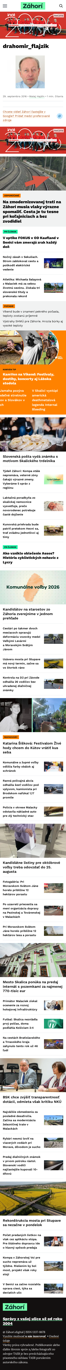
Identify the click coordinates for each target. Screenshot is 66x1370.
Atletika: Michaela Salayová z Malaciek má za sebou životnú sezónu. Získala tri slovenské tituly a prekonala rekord (22, 288)
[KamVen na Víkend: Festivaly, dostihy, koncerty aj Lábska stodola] (33, 347)
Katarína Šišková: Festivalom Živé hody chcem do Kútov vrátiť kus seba (32, 747)
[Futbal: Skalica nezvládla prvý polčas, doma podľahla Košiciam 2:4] (53, 1024)
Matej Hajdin (37, 96)
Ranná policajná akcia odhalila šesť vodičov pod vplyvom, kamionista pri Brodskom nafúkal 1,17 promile (21, 789)
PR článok (10, 231)
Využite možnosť (24, 1336)
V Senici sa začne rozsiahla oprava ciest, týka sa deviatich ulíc (21, 1288)
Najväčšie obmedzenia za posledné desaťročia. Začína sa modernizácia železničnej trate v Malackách (20, 1120)
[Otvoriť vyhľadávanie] (61, 6)
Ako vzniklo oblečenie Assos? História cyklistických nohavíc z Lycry (30, 557)
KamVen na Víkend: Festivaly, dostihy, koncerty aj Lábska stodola (28, 378)
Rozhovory (11, 737)
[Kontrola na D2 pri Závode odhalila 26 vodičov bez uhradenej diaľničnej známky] (53, 684)
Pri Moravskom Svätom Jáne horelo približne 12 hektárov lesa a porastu (19, 931)
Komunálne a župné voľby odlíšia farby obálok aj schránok (21, 766)
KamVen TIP (9, 369)
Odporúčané (11, 195)
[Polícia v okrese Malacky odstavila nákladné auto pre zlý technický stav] (53, 812)
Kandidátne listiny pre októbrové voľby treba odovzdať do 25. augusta (31, 867)
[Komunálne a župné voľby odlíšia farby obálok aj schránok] (53, 767)
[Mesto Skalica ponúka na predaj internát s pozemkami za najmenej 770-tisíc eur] (33, 960)
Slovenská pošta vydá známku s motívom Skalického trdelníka (30, 458)
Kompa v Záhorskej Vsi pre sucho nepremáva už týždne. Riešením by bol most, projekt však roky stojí (21, 1266)
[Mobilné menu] (5, 6)
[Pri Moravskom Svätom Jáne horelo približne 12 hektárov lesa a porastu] (53, 931)
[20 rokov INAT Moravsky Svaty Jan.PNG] (33, 25)
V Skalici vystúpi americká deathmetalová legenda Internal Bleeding (29, 400)
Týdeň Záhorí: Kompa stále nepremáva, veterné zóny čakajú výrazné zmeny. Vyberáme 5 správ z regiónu (21, 479)
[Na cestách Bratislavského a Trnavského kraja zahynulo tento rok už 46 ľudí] (53, 1044)
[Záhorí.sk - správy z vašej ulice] (33, 6)
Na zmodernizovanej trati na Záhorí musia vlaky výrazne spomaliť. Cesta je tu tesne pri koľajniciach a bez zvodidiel (32, 211)
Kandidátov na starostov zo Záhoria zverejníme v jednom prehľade (28, 613)
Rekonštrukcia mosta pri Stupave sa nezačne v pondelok (32, 1222)
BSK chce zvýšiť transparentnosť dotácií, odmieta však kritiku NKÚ (32, 1099)
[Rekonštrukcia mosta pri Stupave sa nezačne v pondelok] (33, 1199)
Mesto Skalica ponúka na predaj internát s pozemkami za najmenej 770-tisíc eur (32, 986)
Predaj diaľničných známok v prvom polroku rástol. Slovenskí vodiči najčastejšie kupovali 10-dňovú (21, 1165)
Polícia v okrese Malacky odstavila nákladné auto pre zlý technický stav (20, 811)
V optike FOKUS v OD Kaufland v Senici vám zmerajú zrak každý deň (31, 242)
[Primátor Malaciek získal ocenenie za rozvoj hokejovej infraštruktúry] (53, 1005)
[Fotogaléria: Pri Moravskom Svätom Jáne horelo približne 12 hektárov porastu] (53, 888)
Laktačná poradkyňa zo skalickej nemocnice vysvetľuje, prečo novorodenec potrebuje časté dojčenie (19, 506)
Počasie (9, 306)
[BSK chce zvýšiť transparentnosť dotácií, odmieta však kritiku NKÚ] (33, 1075)
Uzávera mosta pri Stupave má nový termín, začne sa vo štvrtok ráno (21, 663)
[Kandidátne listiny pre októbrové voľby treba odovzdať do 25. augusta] (33, 841)
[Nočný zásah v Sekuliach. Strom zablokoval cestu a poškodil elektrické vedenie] (53, 263)
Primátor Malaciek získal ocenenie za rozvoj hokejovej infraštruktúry (20, 1005)
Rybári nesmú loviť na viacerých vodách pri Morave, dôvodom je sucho (21, 1143)
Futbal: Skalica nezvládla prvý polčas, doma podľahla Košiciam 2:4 (20, 1023)
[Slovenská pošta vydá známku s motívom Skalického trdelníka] (33, 434)
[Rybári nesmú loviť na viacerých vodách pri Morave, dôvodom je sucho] (53, 1143)
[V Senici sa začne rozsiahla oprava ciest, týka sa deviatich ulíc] (53, 1289)
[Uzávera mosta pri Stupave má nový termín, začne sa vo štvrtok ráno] (53, 663)
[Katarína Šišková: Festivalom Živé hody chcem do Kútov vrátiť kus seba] (33, 715)
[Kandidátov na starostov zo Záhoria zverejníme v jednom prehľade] (33, 587)
